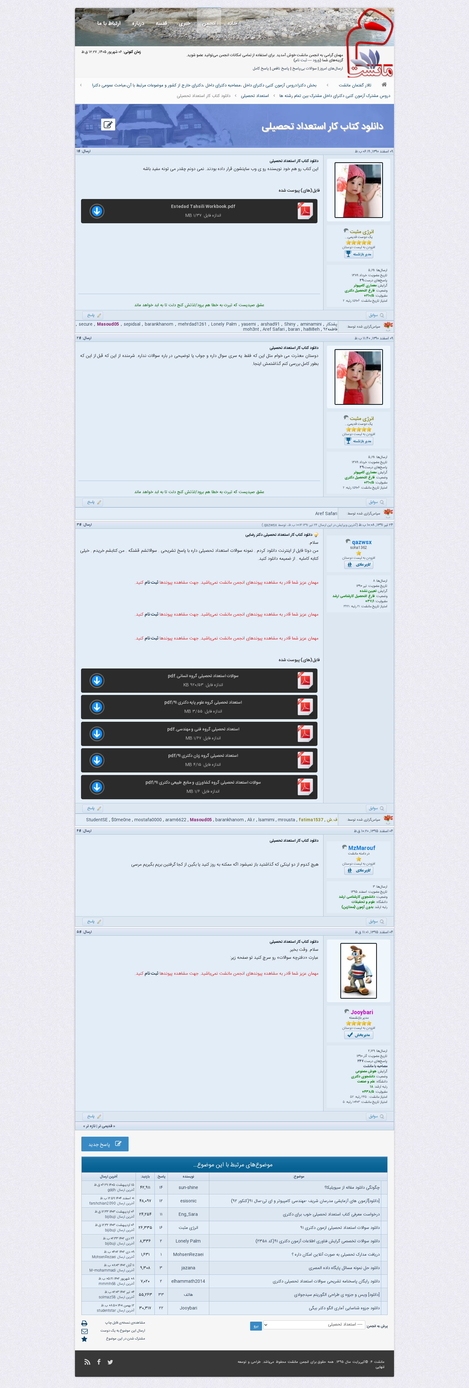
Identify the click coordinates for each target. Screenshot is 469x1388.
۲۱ (358, 606)
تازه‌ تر (90, 1126)
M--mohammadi (102, 1271)
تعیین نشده (368, 591)
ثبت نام (301, 60)
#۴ (79, 831)
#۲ (79, 338)
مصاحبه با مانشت (375, 1066)
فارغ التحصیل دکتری (360, 291)
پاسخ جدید (101, 1145)
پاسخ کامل (261, 68)
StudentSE (97, 819)
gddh (112, 1190)
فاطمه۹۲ (330, 329)
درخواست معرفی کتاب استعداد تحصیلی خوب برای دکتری (331, 1214)
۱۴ (161, 1187)
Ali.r (251, 819)
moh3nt (251, 329)
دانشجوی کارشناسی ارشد (357, 897)
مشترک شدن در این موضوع (125, 1339)
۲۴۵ (364, 1097)
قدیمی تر (105, 1126)
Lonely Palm (224, 324)
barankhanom (159, 324)
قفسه (161, 23)
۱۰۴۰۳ (356, 1102)
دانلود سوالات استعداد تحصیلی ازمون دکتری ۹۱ (340, 1227)
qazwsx (270, 525)
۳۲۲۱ (347, 606)
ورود (316, 60)
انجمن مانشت (298, 1362)
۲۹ (362, 281)
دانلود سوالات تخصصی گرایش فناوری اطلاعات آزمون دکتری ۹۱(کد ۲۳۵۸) (318, 1241)
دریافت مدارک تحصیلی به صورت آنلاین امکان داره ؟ (336, 1254)
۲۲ (161, 1308)
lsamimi (266, 819)
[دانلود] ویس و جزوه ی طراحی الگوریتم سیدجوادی (337, 1294)
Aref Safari (274, 329)
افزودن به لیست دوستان (358, 247)
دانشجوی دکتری (363, 1077)
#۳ (79, 525)
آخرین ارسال (125, 1190)
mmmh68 (107, 1284)
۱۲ (161, 1201)
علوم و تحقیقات (363, 902)
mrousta (286, 819)
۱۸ (371, 1087)
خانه (232, 23)
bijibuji (110, 1217)
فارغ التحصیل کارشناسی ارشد (353, 596)
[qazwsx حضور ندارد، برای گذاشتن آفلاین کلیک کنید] (348, 542)
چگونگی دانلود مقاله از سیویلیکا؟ (352, 1187)
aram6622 (175, 819)
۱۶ (161, 1227)
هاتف (188, 1294)
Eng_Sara (188, 1214)
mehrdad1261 (192, 324)
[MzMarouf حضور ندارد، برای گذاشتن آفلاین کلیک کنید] (344, 848)
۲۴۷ (361, 1061)
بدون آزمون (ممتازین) (357, 907)
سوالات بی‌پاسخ (304, 68)
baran (294, 329)
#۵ (79, 932)
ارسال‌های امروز (331, 68)
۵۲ (352, 1097)
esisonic (188, 1201)
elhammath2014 (188, 1281)
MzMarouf (362, 848)
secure (86, 324)
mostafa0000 (148, 819)
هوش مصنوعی (365, 1071)
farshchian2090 (102, 1204)
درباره (138, 23)
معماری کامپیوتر (365, 286)
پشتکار (331, 324)
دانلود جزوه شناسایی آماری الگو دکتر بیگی (344, 1308)
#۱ (78, 151)
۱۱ (161, 1214)
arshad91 (270, 324)
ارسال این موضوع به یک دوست (122, 1331)
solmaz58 (107, 1297)
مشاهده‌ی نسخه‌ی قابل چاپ (125, 1323)
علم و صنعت (366, 1082)
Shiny (289, 324)
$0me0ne (121, 819)
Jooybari (188, 1308)
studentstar (106, 1311)
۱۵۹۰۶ (356, 301)
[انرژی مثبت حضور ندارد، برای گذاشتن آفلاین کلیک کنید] (346, 232)
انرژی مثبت (188, 1227)
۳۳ (161, 1294)
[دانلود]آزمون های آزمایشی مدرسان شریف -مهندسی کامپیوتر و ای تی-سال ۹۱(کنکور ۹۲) (305, 1201)
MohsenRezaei (188, 1254)
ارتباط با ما (109, 23)
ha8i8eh (311, 329)
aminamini (311, 324)
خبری (184, 23)
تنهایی (380, 1367)
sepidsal (132, 324)
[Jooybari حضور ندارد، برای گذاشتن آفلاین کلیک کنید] (346, 1012)
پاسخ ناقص (280, 68)
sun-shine (188, 1187)
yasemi (248, 324)
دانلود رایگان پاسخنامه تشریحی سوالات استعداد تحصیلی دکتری (326, 1281)
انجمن (209, 23)
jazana (188, 1268)
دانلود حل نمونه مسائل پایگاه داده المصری (344, 1268)
